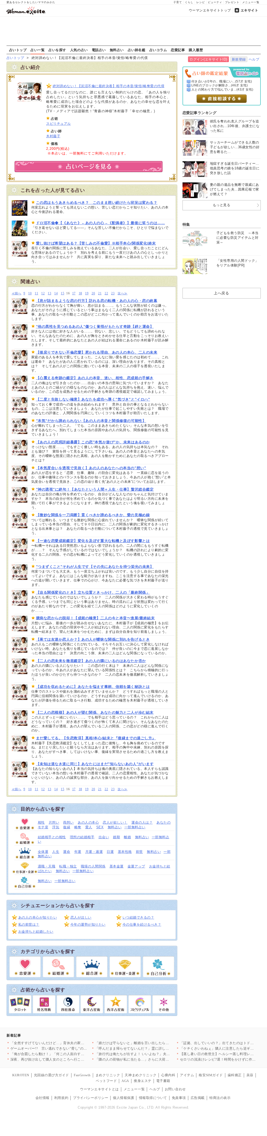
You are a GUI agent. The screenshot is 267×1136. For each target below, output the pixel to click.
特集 (186, 224)
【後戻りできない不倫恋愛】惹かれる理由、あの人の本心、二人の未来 (96, 352)
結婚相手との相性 (52, 837)
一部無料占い (134, 827)
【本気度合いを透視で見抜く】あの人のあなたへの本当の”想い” (91, 468)
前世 (139, 852)
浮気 (55, 827)
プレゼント (232, 2)
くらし (189, 2)
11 (36, 293)
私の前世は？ (28, 924)
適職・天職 (47, 866)
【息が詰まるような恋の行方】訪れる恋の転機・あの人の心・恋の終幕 (96, 301)
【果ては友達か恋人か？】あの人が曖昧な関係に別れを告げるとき (93, 639)
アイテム (187, 1075)
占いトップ (18, 49)
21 (99, 293)
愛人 (88, 827)
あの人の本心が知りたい (37, 917)
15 (62, 293)
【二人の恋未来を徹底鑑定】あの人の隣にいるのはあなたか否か (91, 661)
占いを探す (57, 49)
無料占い (117, 49)
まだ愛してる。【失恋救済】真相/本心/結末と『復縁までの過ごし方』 (96, 738)
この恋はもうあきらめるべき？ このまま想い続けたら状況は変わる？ (96, 202)
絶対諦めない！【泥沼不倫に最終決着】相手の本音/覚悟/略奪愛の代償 (108, 86)
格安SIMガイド (211, 1075)
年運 (77, 852)
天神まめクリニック (140, 1075)
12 (43, 293)
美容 (249, 1075)
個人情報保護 (123, 1098)
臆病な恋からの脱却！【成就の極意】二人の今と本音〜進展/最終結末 (95, 618)
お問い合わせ (175, 1089)
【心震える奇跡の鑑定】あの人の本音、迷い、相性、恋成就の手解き (95, 378)
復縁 (66, 827)
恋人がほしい (81, 917)
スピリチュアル (58, 124)
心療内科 (168, 1075)
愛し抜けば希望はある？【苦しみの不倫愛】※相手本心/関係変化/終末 (96, 243)
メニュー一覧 (250, 2)
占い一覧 (38, 49)
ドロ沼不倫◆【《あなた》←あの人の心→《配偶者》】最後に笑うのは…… (100, 223)
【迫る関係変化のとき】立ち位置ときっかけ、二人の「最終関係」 (93, 592)
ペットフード (106, 1081)
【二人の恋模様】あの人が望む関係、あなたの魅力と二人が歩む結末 (95, 712)
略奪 (77, 827)
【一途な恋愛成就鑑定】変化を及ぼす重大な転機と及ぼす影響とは (93, 541)
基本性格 (125, 852)
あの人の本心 (88, 822)
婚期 (116, 837)
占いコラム (158, 49)
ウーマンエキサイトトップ (210, 10)
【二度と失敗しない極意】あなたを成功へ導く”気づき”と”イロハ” (93, 399)
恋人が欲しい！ (115, 822)
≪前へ (16, 293)
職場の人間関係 (93, 866)
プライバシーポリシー (90, 1098)
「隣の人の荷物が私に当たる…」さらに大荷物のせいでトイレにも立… (151, 1059)
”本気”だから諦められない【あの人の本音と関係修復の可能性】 (91, 421)
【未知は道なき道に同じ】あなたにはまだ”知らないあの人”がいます (95, 764)
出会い (104, 837)
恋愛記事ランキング (200, 113)
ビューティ (215, 2)
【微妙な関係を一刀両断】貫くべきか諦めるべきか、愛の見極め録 (93, 515)
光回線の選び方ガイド (51, 1075)
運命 (66, 852)
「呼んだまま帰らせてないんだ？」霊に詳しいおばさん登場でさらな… (151, 1048)
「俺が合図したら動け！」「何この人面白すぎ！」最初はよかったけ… (66, 1054)
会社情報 (42, 1098)
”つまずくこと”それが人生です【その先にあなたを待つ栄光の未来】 (95, 566)
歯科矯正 (235, 1075)
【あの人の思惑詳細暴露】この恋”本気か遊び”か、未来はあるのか (93, 442)
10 (30, 293)
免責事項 (179, 1098)
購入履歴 (196, 49)
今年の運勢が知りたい (88, 924)
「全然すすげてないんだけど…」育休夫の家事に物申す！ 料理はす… (65, 1043)
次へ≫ (122, 293)
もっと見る (221, 205)
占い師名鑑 (136, 49)
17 (74, 293)
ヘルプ (254, 59)
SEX (100, 827)
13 (49, 293)
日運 (110, 852)
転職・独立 (68, 866)
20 (93, 293)
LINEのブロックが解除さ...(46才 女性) (219, 85)
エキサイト (249, 10)
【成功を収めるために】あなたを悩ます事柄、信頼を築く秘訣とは (93, 687)
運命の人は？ (142, 822)
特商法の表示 (219, 1098)
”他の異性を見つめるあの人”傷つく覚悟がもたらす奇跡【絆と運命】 (95, 326)
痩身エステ (142, 1081)
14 (56, 293)
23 (112, 293)
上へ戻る (221, 293)
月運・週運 (94, 852)
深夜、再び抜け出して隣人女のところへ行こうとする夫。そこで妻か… (66, 1059)
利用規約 (61, 1098)
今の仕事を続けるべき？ (142, 924)
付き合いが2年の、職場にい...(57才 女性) (221, 81)
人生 (55, 852)
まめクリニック (107, 1075)
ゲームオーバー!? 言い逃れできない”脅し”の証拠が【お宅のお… (63, 1048)
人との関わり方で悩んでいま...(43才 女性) (222, 89)
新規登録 (239, 59)
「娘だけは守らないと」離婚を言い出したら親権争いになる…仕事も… (151, 1043)
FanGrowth (82, 1075)
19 (86, 293)
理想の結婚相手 (82, 837)
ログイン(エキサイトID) (208, 59)
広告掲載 (198, 1098)
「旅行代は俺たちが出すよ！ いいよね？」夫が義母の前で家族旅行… (150, 1054)
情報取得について (153, 1098)
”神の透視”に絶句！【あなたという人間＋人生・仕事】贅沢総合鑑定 (95, 489)
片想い (54, 822)
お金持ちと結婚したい (35, 931)
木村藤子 (53, 136)
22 (106, 293)
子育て (177, 2)
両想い (68, 822)
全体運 (43, 852)
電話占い (99, 49)
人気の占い (79, 49)
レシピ (200, 2)
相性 (41, 822)
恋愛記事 (178, 49)
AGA (125, 1081)
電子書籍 (163, 1081)
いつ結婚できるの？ (138, 917)
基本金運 (117, 866)
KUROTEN (20, 1075)
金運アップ (136, 866)
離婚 (127, 837)
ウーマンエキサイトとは (99, 1089)
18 (80, 293)
